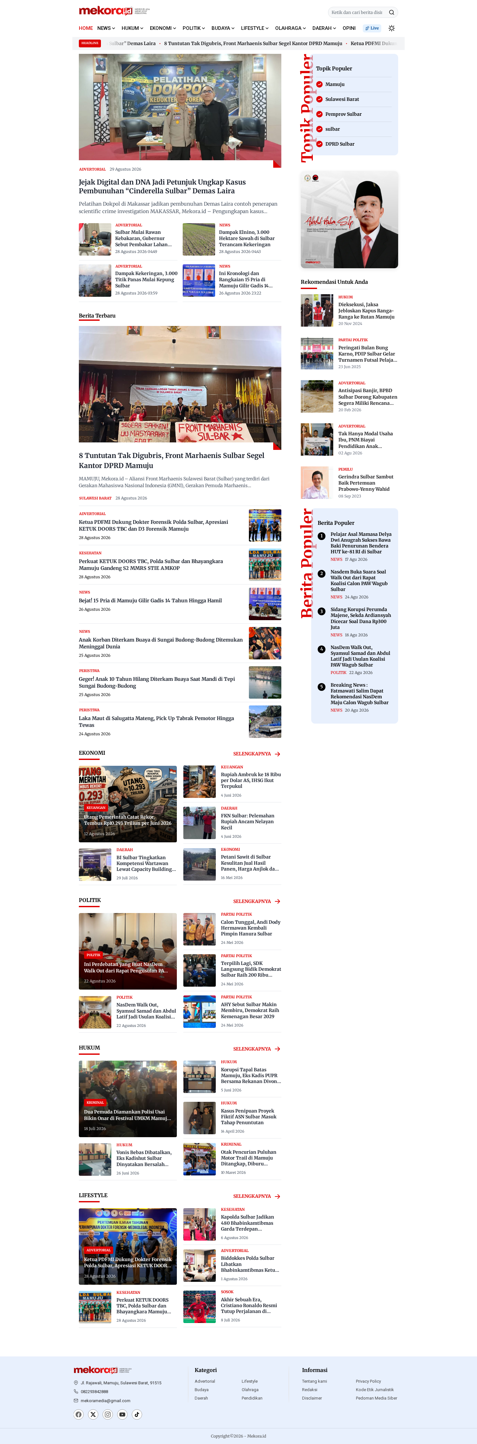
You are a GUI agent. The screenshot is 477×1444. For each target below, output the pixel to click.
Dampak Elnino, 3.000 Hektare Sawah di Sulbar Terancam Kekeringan (247, 238)
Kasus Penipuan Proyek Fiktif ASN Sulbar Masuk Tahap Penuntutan (248, 1116)
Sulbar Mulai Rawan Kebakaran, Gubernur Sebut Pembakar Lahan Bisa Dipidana (141, 238)
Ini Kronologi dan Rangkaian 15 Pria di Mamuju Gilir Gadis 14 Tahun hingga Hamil (244, 280)
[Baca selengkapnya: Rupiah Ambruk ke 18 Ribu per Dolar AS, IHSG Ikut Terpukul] (199, 781)
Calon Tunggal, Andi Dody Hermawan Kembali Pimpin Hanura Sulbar (250, 928)
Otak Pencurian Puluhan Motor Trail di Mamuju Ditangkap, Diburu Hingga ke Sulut (248, 1161)
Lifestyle (250, 1381)
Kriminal (231, 1144)
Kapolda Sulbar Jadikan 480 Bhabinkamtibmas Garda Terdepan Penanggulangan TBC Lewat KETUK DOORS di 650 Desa (247, 1231)
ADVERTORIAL (92, 169)
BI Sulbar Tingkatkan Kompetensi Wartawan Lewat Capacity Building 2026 (144, 866)
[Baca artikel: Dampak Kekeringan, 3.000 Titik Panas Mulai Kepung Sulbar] (95, 280)
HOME (86, 28)
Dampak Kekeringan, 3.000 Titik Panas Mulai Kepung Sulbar (146, 280)
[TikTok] (136, 1415)
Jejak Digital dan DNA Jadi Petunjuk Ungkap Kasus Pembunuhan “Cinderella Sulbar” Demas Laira (162, 186)
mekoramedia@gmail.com (105, 1400)
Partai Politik (236, 914)
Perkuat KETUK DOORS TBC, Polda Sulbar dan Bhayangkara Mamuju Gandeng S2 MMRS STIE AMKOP (143, 1312)
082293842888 (94, 1391)
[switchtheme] (391, 28)
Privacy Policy (368, 1381)
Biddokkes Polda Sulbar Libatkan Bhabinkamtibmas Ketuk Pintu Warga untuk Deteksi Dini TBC (249, 1270)
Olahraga (250, 1389)
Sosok (227, 1292)
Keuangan (232, 767)
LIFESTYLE (252, 28)
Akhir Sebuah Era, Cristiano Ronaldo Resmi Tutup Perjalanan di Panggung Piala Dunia (249, 1308)
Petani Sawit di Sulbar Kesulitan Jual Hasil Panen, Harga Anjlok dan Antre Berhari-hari (249, 866)
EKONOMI (161, 28)
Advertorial (205, 1381)
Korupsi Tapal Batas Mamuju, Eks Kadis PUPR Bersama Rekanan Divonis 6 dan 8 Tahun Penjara (251, 1078)
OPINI (349, 28)
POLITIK (192, 28)
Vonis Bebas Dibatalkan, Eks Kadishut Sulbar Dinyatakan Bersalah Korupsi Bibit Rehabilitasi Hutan (145, 1164)
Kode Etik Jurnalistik (375, 1389)
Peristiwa (89, 670)
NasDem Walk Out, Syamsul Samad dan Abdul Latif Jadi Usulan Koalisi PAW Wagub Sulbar (146, 1014)
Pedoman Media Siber (376, 1398)
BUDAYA (221, 28)
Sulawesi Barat (95, 498)
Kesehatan (90, 553)
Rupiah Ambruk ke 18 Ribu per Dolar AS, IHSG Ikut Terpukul (251, 780)
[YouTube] (122, 1415)
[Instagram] (107, 1415)
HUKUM (130, 28)
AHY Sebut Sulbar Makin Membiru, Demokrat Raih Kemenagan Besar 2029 (250, 1010)
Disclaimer (312, 1398)
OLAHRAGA (288, 28)
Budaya (202, 1389)
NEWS (104, 28)
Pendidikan (252, 1398)
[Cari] (391, 12)
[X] (93, 1415)
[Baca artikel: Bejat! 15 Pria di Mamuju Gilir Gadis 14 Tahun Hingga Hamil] (265, 604)
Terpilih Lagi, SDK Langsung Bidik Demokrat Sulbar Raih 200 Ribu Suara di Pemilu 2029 (251, 972)
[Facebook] (78, 1415)
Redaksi (309, 1389)
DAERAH (322, 28)
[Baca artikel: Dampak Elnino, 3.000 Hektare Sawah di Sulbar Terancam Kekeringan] (199, 239)
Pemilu (345, 469)
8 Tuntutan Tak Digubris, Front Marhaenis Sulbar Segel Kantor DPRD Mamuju (234, 43)
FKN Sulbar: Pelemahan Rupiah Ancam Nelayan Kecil (248, 821)
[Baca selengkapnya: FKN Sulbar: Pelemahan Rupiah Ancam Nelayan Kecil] (199, 823)
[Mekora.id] (103, 1370)
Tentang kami (314, 1381)
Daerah (201, 1398)
